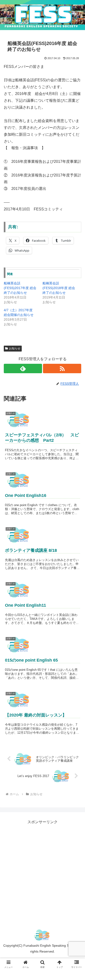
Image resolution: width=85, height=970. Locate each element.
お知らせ (14, 348)
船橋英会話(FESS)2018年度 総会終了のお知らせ (58, 288)
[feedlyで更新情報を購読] (23, 368)
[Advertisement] (42, 868)
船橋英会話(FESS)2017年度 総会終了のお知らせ (20, 288)
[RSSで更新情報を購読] (62, 368)
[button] (76, 714)
